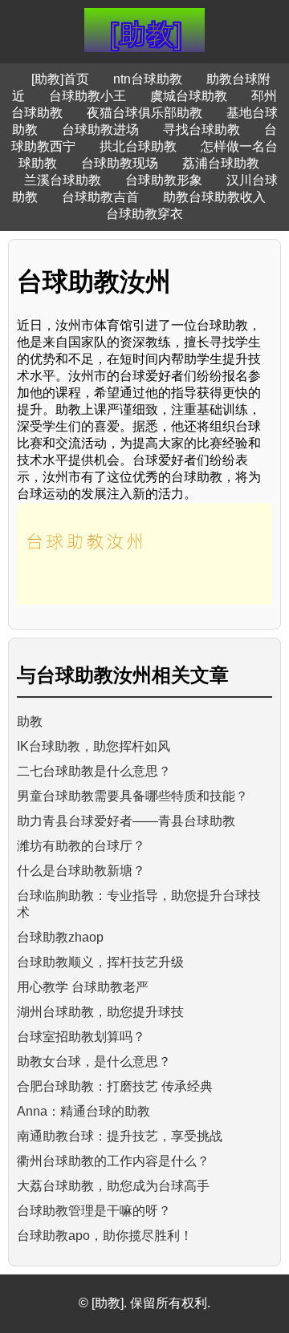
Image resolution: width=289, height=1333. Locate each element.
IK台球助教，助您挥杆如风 (93, 746)
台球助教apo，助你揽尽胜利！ (105, 1235)
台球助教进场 (100, 129)
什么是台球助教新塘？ (81, 870)
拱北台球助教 (138, 146)
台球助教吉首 (100, 197)
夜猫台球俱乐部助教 (144, 113)
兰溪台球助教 (62, 180)
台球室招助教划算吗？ (81, 1036)
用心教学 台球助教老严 (83, 987)
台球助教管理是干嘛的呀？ (94, 1211)
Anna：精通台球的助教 (83, 1111)
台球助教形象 (163, 180)
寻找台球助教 (201, 129)
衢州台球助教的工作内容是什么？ (113, 1161)
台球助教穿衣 (144, 214)
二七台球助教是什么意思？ (94, 771)
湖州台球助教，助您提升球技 (100, 1012)
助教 (30, 721)
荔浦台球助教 (220, 163)
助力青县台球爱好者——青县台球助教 (126, 821)
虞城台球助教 (188, 96)
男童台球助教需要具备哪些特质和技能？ (132, 796)
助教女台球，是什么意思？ (94, 1061)
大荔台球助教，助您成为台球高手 (113, 1186)
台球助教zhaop (60, 937)
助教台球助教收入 (214, 197)
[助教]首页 (60, 79)
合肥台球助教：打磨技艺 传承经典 (115, 1086)
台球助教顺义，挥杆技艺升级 (100, 962)
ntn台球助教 (147, 79)
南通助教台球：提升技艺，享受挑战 (119, 1136)
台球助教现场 (119, 163)
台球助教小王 (87, 96)
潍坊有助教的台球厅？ (81, 846)
